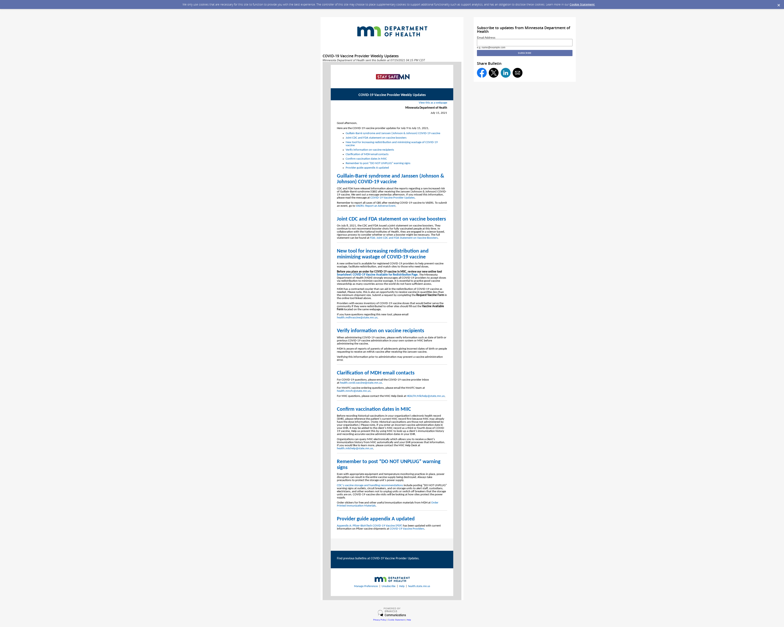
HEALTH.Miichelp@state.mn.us (426, 396)
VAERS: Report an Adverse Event (375, 206)
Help (401, 586)
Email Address (486, 37)
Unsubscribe (388, 586)
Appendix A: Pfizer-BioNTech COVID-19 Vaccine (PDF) (369, 525)
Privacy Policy (379, 620)
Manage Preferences (366, 586)
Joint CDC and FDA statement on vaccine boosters (376, 137)
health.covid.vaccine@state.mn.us (361, 382)
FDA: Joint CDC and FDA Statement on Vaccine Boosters (404, 238)
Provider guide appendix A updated (367, 167)
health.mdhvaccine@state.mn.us (357, 317)
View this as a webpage (433, 102)
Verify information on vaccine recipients (370, 149)
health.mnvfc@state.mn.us (354, 391)
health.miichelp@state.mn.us (355, 448)
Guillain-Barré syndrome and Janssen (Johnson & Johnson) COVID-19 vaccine (393, 133)
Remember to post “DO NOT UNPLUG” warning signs (378, 163)
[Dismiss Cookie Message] (778, 5)
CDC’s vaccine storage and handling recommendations (370, 485)
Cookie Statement (582, 4)
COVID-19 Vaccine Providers (407, 528)
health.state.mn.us (419, 586)
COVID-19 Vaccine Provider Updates (392, 197)
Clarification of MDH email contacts (367, 154)
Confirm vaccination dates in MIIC (366, 158)
